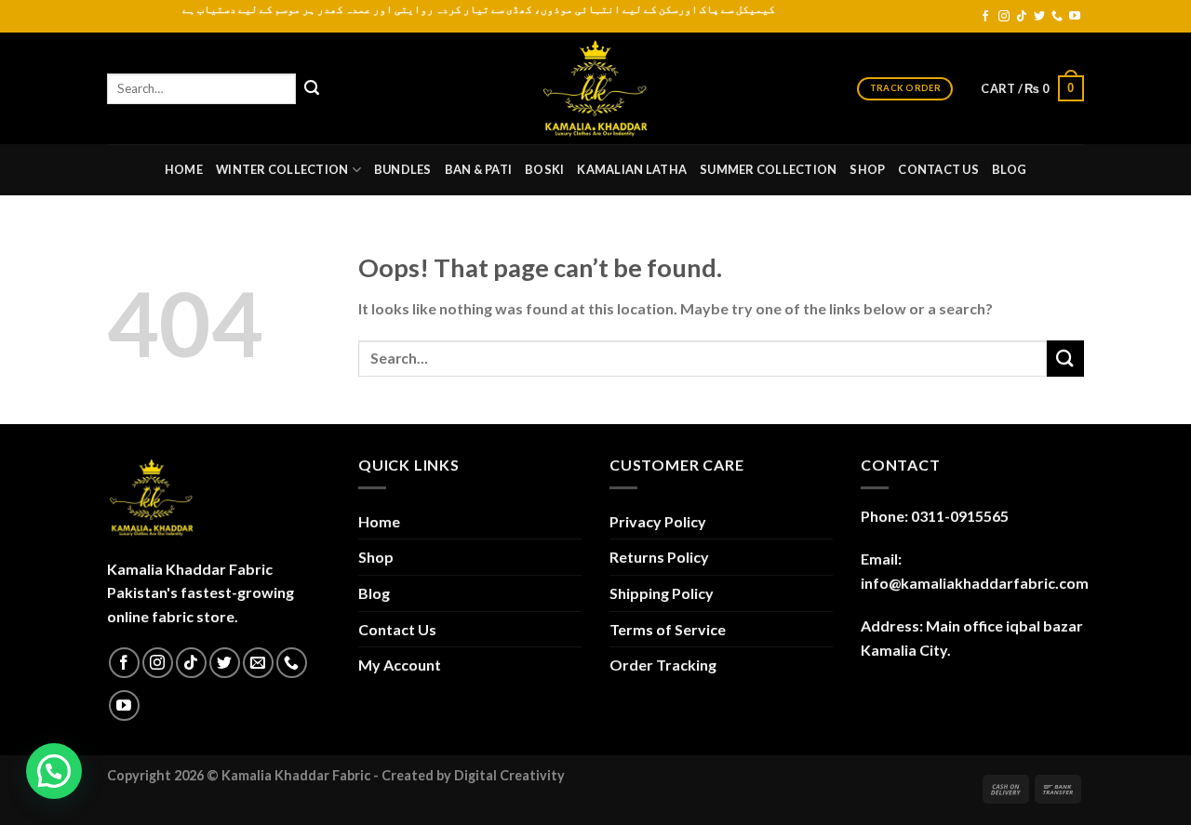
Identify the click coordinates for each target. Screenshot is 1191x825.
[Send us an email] (258, 662)
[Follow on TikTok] (1021, 16)
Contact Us (938, 169)
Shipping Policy (661, 593)
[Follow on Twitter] (1039, 16)
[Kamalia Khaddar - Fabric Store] (595, 88)
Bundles (403, 169)
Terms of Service (667, 629)
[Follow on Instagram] (1004, 16)
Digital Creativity (509, 775)
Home (184, 169)
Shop (867, 169)
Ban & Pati (479, 169)
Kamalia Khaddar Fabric (295, 775)
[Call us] (1057, 16)
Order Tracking (662, 664)
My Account (399, 664)
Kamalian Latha (632, 169)
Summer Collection (768, 169)
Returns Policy (659, 557)
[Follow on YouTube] (1074, 16)
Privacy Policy (657, 521)
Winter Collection (282, 169)
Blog (1009, 169)
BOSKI (544, 169)
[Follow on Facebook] (985, 16)
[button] (54, 771)
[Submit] (312, 88)
